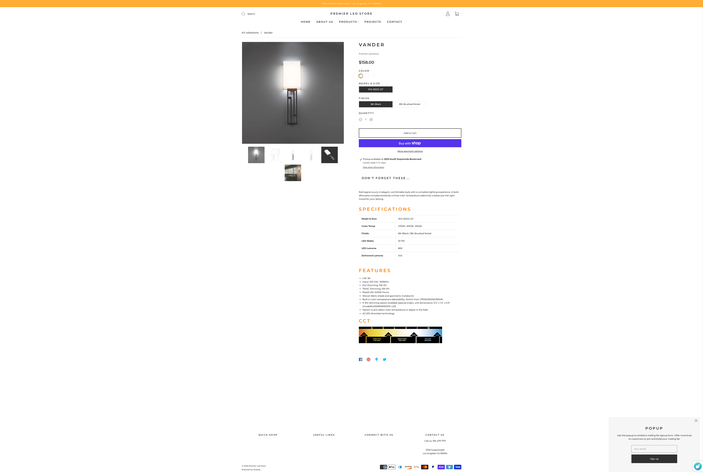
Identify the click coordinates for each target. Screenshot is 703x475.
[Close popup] (696, 421)
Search (251, 13)
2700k (360, 76)
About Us (324, 21)
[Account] (447, 14)
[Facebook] (360, 359)
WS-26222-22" (376, 89)
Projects (372, 21)
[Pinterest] (368, 359)
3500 (374, 75)
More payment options (410, 151)
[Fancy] (377, 359)
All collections (250, 32)
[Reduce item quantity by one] (360, 120)
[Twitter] (385, 359)
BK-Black (376, 104)
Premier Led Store (351, 13)
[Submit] (246, 14)
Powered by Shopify (251, 469)
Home (305, 21)
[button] (252, 93)
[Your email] (654, 449)
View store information (373, 167)
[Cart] (456, 14)
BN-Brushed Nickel (409, 104)
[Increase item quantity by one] (371, 120)
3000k (367, 75)
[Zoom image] (292, 93)
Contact (394, 21)
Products (348, 21)
